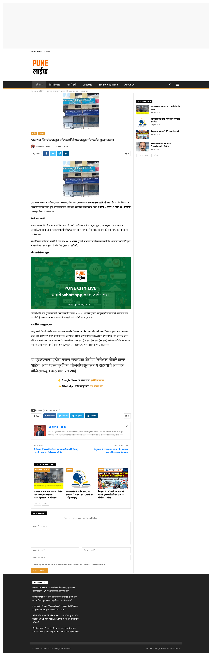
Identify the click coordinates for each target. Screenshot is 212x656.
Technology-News (108, 84)
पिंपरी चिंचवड (54, 84)
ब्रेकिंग (34, 133)
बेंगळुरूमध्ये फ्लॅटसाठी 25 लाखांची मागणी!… (166, 131)
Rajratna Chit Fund (52, 410)
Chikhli (40, 410)
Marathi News (42, 470)
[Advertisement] (106, 25)
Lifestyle (87, 84)
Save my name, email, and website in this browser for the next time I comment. (70, 564)
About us (129, 84)
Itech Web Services (170, 649)
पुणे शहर (39, 84)
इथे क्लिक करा (97, 380)
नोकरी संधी (71, 84)
